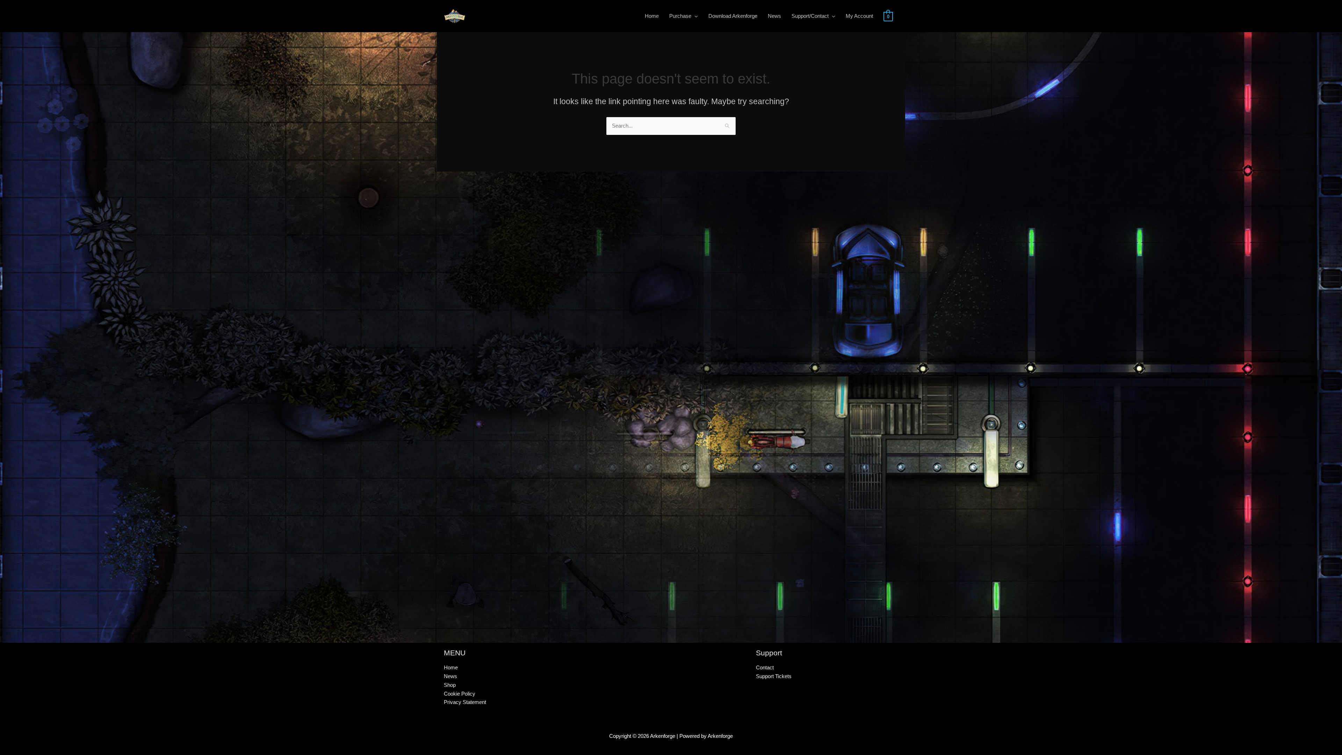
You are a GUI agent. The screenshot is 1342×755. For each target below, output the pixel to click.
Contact (765, 667)
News (450, 676)
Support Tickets (774, 676)
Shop (450, 685)
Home (451, 667)
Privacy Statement (465, 702)
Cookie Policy (459, 694)
